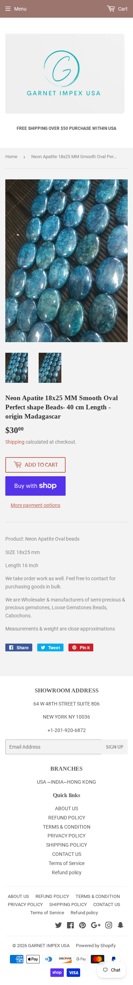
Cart (122, 9)
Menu (20, 9)
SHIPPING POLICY (66, 845)
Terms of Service (66, 863)
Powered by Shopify (96, 945)
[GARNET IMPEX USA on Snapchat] (120, 926)
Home (11, 156)
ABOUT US (66, 808)
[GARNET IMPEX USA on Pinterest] (82, 926)
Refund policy (67, 872)
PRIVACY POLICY (66, 836)
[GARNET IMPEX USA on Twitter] (58, 926)
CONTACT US (66, 854)
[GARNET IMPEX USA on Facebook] (70, 926)
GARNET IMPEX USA (49, 945)
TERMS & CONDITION (66, 827)
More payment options (35, 505)
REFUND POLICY (66, 817)
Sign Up (114, 747)
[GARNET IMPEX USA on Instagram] (108, 926)
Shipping (14, 442)
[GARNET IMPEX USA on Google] (96, 926)
